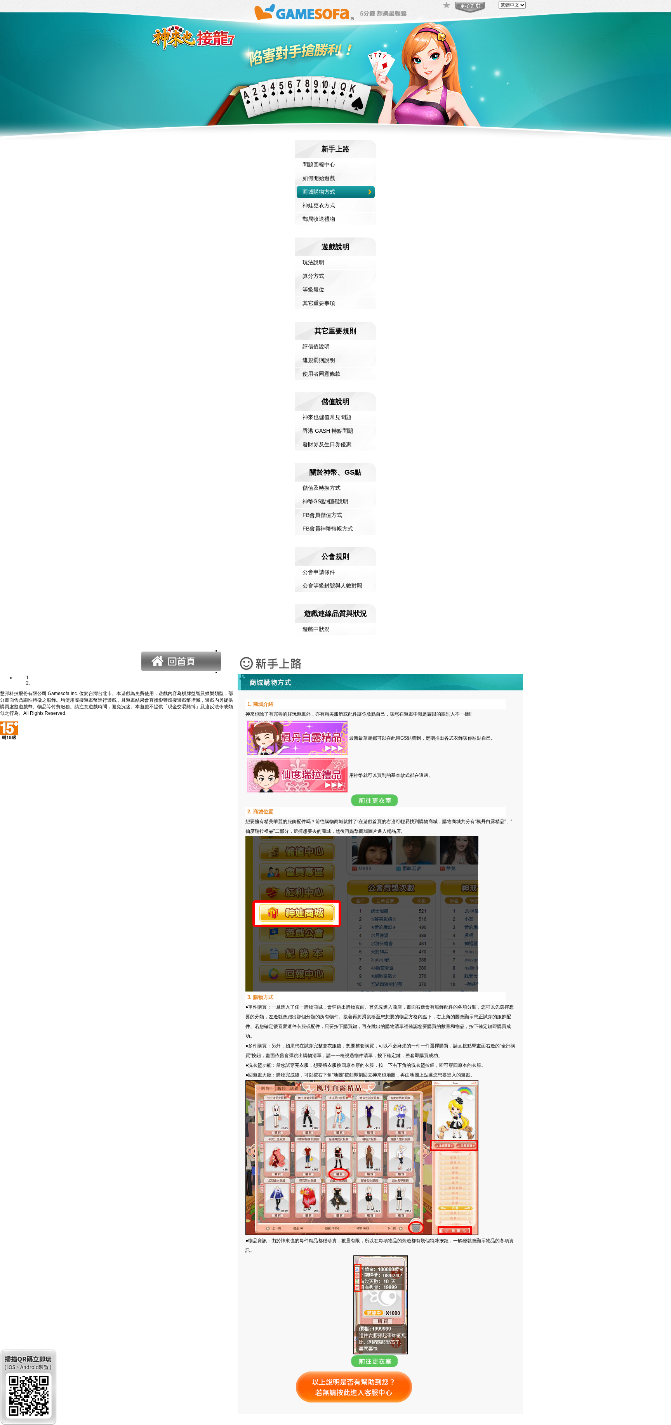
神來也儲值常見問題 (326, 417)
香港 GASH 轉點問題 (327, 431)
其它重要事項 (318, 303)
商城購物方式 (318, 192)
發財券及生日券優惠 (326, 444)
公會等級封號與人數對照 (332, 585)
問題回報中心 (318, 164)
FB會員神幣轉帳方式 (327, 528)
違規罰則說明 (318, 360)
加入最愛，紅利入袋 (447, 6)
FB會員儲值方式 (322, 515)
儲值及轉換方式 (321, 488)
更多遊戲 (469, 8)
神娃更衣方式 (318, 205)
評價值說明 (316, 346)
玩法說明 (313, 262)
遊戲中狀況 (316, 629)
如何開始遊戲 (318, 178)
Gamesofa (304, 12)
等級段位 (313, 289)
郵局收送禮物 (318, 219)
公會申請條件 (318, 572)
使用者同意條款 (321, 374)
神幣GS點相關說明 (325, 501)
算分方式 (313, 276)
